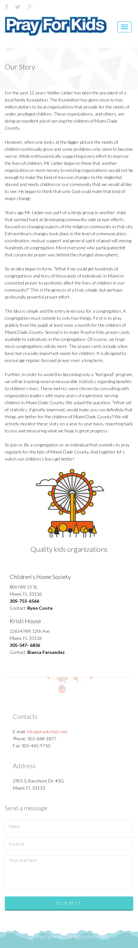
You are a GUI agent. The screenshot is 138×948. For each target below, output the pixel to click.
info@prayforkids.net (47, 731)
